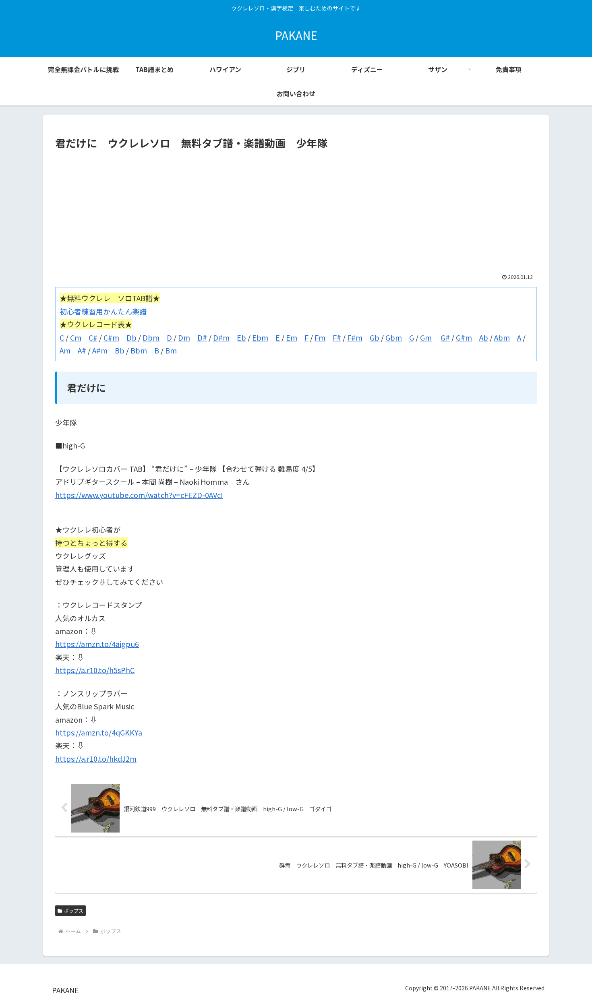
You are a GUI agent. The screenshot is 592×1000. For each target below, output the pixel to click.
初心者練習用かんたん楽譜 (103, 311)
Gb (374, 337)
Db (131, 337)
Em (291, 337)
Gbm (393, 337)
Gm (426, 337)
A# (82, 350)
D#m (221, 337)
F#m (354, 337)
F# (337, 337)
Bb (119, 350)
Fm (320, 337)
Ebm (260, 337)
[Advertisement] (296, 212)
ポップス (73, 910)
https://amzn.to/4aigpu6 (97, 643)
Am (65, 350)
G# (445, 337)
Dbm (151, 337)
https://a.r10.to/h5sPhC (95, 670)
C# (93, 337)
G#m (464, 337)
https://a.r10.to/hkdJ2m (96, 758)
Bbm (138, 350)
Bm (171, 350)
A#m (100, 350)
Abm (502, 337)
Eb (241, 337)
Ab (483, 337)
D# (202, 337)
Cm (75, 337)
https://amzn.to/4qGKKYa (98, 732)
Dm (184, 337)
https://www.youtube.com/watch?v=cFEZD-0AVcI (139, 495)
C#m (111, 337)
